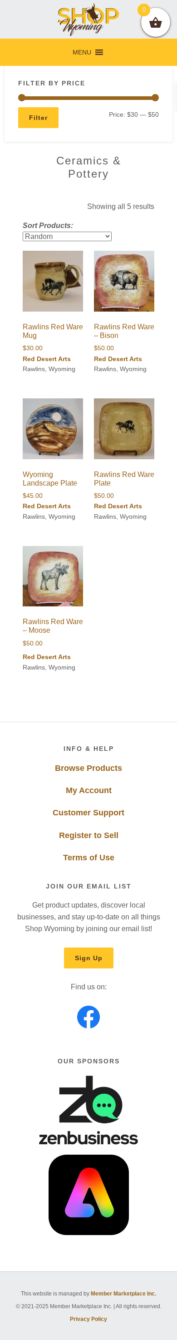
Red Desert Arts (47, 358)
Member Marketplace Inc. (123, 1293)
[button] (82, 52)
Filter (38, 117)
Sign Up (89, 958)
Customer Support (88, 812)
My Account (89, 790)
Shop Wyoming (89, 19)
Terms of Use (88, 857)
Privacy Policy (88, 1319)
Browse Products (88, 768)
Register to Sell (88, 835)
